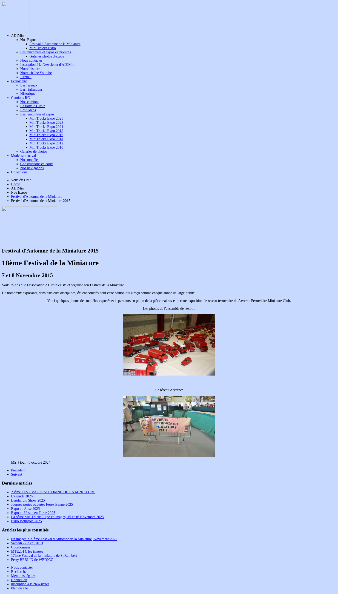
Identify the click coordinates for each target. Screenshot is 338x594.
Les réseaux (28, 85)
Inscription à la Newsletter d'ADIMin (47, 64)
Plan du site (19, 588)
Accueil (26, 77)
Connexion (19, 580)
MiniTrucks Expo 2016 (46, 135)
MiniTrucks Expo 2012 (46, 143)
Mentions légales (23, 576)
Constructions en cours (36, 164)
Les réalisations (31, 89)
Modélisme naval (23, 156)
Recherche (18, 572)
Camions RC (20, 98)
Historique (27, 93)
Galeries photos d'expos (46, 56)
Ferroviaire (19, 81)
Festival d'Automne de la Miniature (54, 44)
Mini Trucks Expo (42, 48)
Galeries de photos (33, 151)
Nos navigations (32, 168)
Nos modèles (29, 160)
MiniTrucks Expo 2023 (46, 122)
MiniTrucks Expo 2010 (46, 147)
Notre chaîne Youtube (36, 73)
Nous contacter (31, 60)
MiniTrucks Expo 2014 (46, 139)
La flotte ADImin (32, 106)
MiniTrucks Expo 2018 (46, 131)
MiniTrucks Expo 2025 (46, 118)
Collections (19, 172)
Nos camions (29, 102)
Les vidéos (28, 110)
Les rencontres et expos (37, 114)
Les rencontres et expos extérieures (45, 52)
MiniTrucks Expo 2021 (46, 127)
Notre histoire (30, 69)
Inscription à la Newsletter (30, 584)
